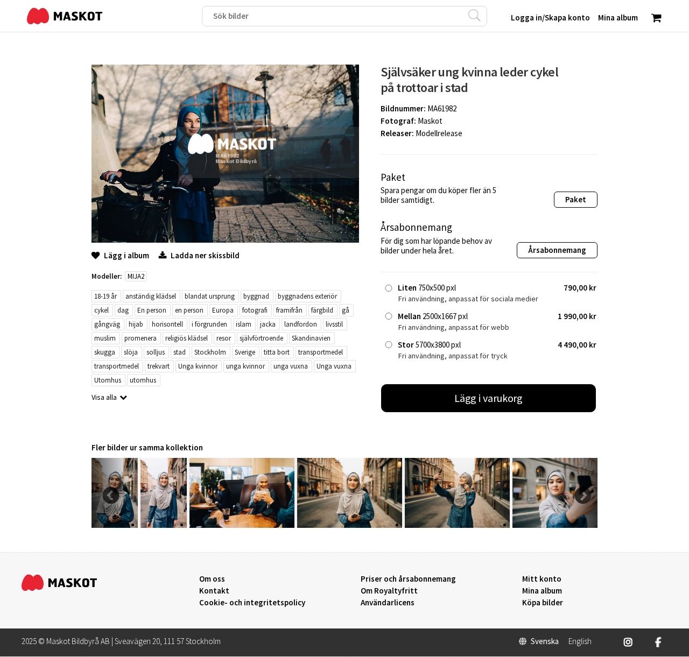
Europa (223, 310)
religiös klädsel (186, 338)
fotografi (255, 310)
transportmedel (320, 352)
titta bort (277, 352)
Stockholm (210, 352)
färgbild (322, 310)
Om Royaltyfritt (389, 591)
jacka (268, 324)
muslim (105, 338)
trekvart (158, 366)
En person (151, 310)
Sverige (245, 352)
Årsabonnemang (557, 250)
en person (189, 310)
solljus (155, 352)
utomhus (143, 380)
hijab (136, 324)
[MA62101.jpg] (457, 525)
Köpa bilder (542, 602)
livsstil (334, 324)
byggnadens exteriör (307, 296)
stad (179, 352)
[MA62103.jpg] (241, 525)
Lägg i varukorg (488, 398)
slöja (131, 352)
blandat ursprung (210, 296)
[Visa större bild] (225, 240)
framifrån (289, 310)
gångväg (107, 324)
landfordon (300, 324)
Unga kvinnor (197, 366)
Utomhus (107, 380)
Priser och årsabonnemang (408, 579)
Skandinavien (311, 338)
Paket (575, 199)
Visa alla (104, 397)
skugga (104, 352)
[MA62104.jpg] (163, 525)
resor (223, 338)
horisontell (167, 324)
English (580, 641)
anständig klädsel (150, 296)
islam (243, 324)
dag (123, 310)
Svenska (545, 641)
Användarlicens (387, 602)
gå (345, 310)
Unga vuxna (334, 366)
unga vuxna (290, 366)
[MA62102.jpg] (349, 525)
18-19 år (105, 296)
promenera (140, 338)
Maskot (430, 121)
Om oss (212, 579)
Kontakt (214, 591)
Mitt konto (541, 579)
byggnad (256, 296)
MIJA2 (136, 276)
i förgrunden (209, 324)
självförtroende (261, 338)
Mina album (542, 591)
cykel (101, 310)
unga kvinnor (245, 366)
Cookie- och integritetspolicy (252, 602)
